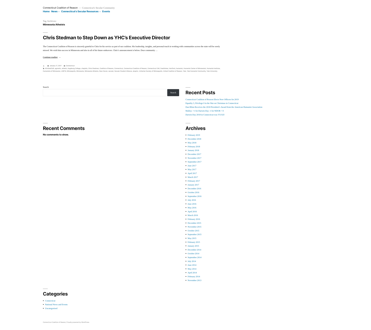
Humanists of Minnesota (51, 71)
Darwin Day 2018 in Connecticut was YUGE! (205, 114)
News (54, 11)
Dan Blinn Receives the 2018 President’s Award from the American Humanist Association (224, 107)
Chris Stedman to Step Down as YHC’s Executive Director (106, 37)
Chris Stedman (93, 68)
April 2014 (192, 272)
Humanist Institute (213, 68)
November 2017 (194, 158)
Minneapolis (71, 71)
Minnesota (80, 71)
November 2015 (194, 226)
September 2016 (194, 196)
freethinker (164, 68)
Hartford (172, 68)
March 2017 (193, 177)
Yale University (212, 71)
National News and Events (56, 304)
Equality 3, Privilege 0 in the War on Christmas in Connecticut (212, 103)
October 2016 (193, 192)
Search (46, 87)
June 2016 (192, 204)
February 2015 (194, 242)
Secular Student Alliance (123, 71)
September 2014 (194, 257)
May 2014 (192, 269)
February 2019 (194, 135)
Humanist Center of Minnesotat (195, 68)
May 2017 (192, 169)
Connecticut (70, 66)
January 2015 (193, 246)
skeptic (135, 71)
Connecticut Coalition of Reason (60, 7)
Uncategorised (51, 308)
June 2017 (192, 165)
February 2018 (194, 146)
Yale (184, 71)
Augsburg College (74, 68)
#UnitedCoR (49, 68)
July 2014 (192, 261)
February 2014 (194, 276)
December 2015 (194, 223)
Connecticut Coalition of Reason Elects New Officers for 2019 (212, 99)
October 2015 (193, 230)
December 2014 (194, 249)
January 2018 (193, 150)
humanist (179, 68)
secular (111, 71)
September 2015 (194, 234)
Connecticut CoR (154, 68)
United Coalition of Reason (172, 71)
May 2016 (192, 207)
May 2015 (192, 238)
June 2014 (192, 265)
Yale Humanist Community (196, 71)
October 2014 (193, 253)
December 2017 (194, 154)
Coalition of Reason (106, 68)
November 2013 (194, 280)
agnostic (58, 68)
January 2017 (193, 184)
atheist (64, 68)
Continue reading (52, 57)
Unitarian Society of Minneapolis (150, 71)
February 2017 (194, 181)
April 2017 (192, 173)
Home (46, 11)
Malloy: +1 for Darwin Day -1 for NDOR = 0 (205, 110)
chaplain (84, 68)
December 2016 (194, 188)
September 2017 (194, 161)
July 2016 (192, 200)
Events (106, 11)
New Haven (103, 71)
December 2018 (194, 139)
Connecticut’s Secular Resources (80, 11)
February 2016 (194, 219)
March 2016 (193, 215)
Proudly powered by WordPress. (77, 322)
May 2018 (192, 142)
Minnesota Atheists (91, 71)
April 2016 (192, 211)
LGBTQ (63, 71)
